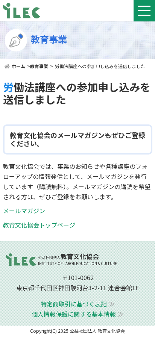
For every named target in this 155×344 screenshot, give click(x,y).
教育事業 (39, 66)
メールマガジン (24, 210)
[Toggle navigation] (144, 10)
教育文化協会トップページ (39, 224)
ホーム (18, 66)
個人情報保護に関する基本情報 (74, 313)
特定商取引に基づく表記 (74, 303)
